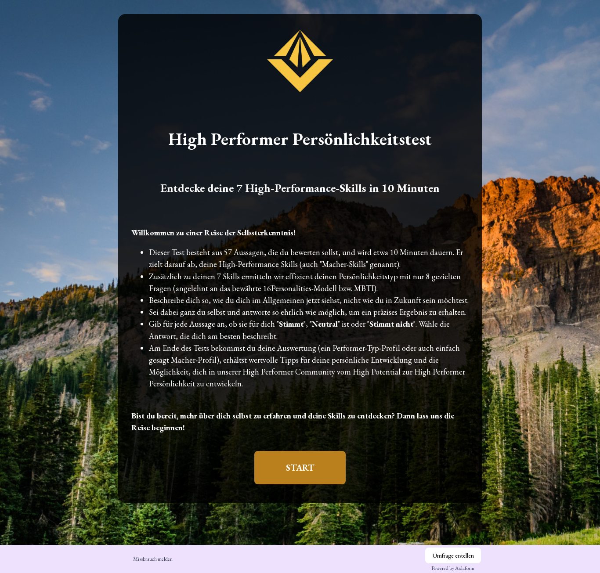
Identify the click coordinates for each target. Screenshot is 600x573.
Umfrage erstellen (453, 555)
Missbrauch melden (153, 558)
